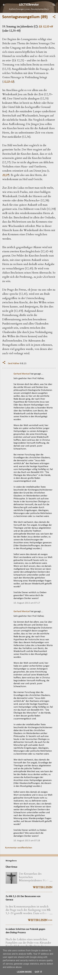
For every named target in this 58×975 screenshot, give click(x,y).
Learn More (24, 971)
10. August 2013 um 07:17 (27, 603)
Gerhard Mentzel (22, 374)
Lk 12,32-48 (46, 26)
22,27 (5, 175)
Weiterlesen (42, 887)
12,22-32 (8, 81)
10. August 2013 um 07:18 (27, 840)
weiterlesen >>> (40, 920)
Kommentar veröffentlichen (18, 848)
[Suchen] (54, 5)
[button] (54, 17)
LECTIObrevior (29, 4)
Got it (38, 971)
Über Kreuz (11, 867)
